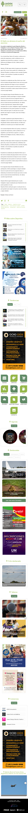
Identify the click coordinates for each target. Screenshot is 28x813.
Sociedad (6, 454)
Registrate (18, 12)
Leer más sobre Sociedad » (14, 500)
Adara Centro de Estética (13, 714)
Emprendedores (14, 454)
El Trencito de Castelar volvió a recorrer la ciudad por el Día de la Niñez (15, 324)
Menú (24, 4)
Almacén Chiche (11, 724)
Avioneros (17, 457)
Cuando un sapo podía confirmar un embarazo (14, 493)
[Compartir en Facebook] (8, 201)
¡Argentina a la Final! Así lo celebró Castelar (15, 230)
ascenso (3, 208)
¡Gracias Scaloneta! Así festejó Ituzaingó (15, 225)
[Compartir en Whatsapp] (5, 201)
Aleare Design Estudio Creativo (15, 719)
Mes (15, 304)
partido (23, 205)
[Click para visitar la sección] (4, 378)
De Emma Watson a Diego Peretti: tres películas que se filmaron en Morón (14, 475)
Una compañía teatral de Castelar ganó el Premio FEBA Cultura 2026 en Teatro (16, 320)
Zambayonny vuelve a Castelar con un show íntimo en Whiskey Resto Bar (16, 310)
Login (25, 12)
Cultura (22, 454)
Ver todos (14, 425)
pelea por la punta (21, 207)
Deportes (10, 457)
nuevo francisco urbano (15, 205)
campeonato (13, 207)
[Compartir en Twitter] (2, 201)
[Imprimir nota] (26, 201)
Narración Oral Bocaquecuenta (14, 614)
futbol (6, 204)
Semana (10, 304)
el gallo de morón (17, 204)
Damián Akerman (5, 207)
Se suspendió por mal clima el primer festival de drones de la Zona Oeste (16, 315)
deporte (10, 204)
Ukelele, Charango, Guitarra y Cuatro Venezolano (14, 633)
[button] (25, 437)
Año (19, 304)
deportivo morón (5, 205)
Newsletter (4, 14)
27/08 (10, 436)
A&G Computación (12, 709)
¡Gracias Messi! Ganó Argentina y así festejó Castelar (16, 234)
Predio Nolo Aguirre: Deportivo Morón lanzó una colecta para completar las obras (15, 239)
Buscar (20, 4)
